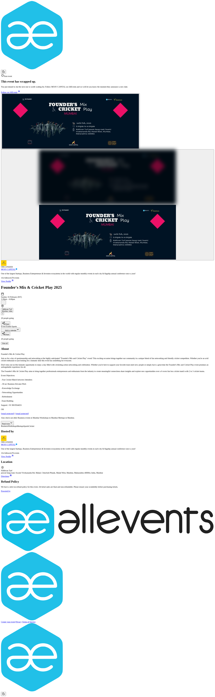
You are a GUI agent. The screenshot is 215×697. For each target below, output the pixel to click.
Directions (5, 476)
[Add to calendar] (3, 302)
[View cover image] (70, 121)
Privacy (19, 622)
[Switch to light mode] (3, 72)
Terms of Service (28, 622)
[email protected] (7, 414)
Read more (6, 424)
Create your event (8, 622)
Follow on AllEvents (9, 92)
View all (5, 343)
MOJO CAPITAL (8, 269)
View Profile (6, 281)
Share (7, 324)
